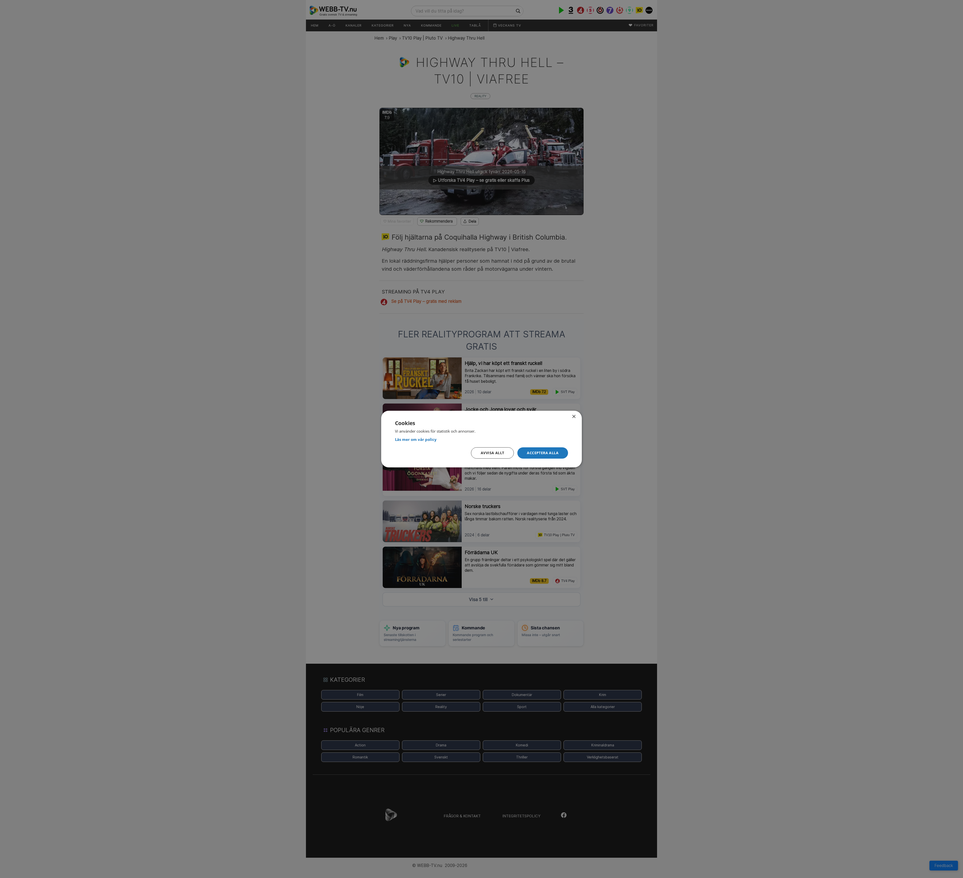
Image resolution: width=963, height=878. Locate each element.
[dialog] (481, 439)
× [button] (574, 416)
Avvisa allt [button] (492, 452)
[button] (542, 453)
